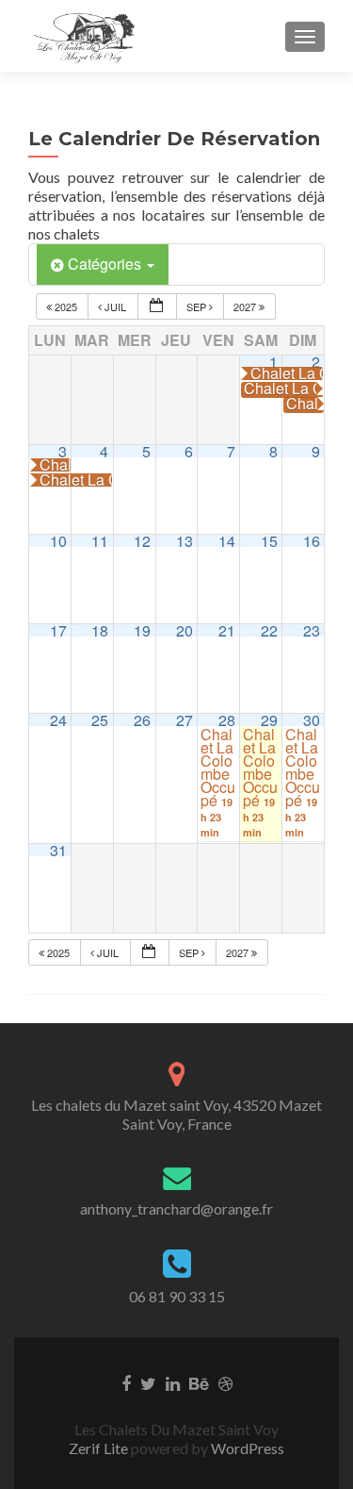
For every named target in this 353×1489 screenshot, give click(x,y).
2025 (66, 306)
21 (226, 630)
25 (99, 720)
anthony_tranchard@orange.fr (176, 1208)
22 (269, 630)
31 (58, 850)
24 (58, 720)
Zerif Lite (100, 1448)
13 (184, 541)
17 (58, 630)
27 (184, 720)
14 (226, 541)
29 (269, 720)
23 (311, 630)
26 (142, 720)
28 (226, 720)
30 (311, 720)
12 (142, 541)
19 (142, 630)
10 (58, 541)
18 (99, 630)
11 (99, 541)
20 (184, 630)
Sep (197, 306)
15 (269, 541)
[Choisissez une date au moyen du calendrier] (157, 307)
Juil (115, 306)
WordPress (246, 1448)
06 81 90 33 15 (177, 1296)
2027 (246, 306)
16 (311, 541)
